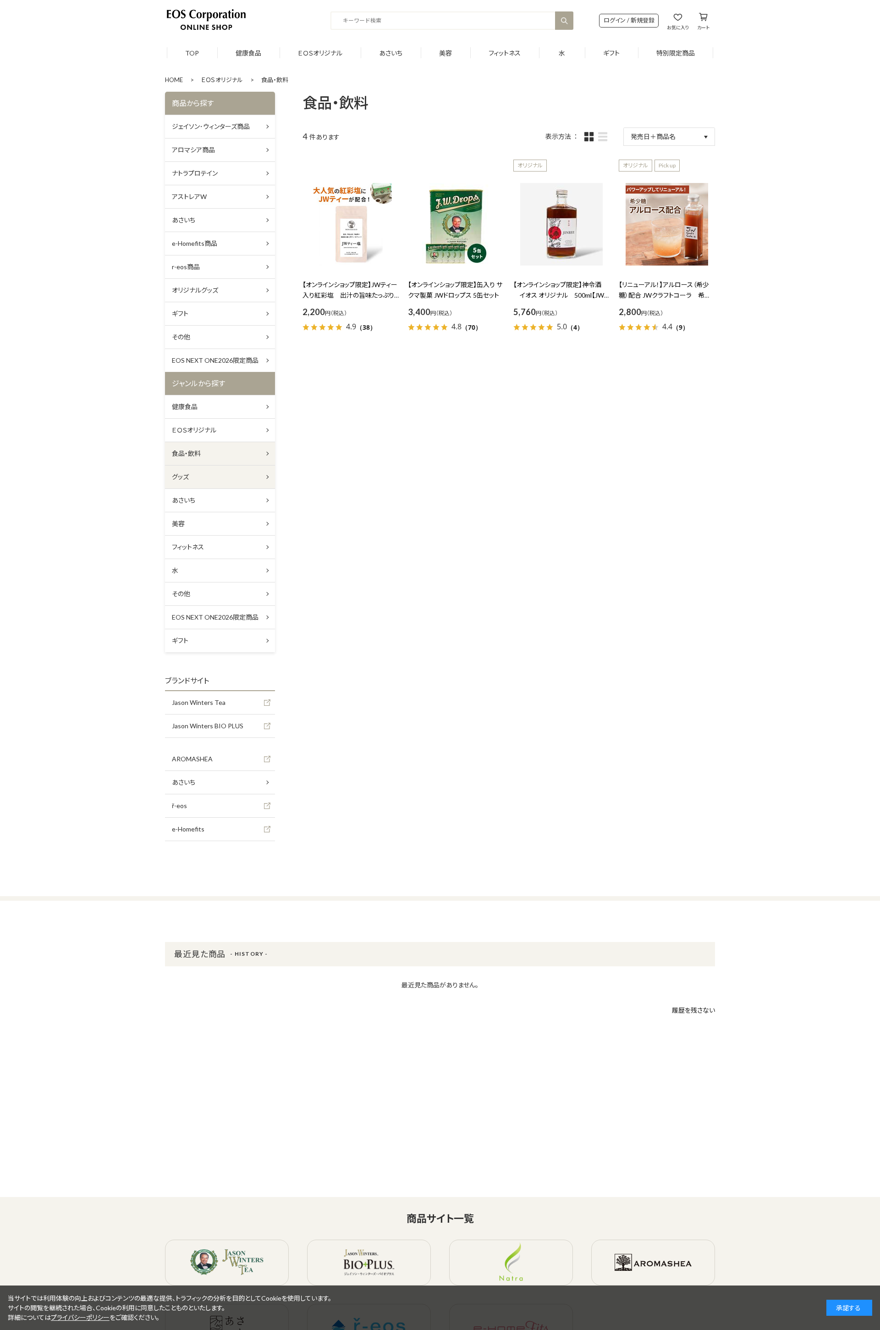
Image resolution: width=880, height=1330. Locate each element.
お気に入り (678, 27)
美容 (445, 53)
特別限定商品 (675, 53)
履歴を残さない (693, 1010)
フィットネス (505, 53)
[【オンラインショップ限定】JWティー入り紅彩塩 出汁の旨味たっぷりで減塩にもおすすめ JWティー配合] (350, 224)
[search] (564, 20)
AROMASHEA (192, 759)
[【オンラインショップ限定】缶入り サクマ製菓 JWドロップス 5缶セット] (456, 224)
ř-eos (179, 805)
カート (703, 27)
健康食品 (248, 53)
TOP (192, 53)
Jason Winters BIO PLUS (207, 726)
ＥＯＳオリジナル (320, 53)
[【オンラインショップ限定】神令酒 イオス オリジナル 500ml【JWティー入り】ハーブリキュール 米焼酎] (561, 224)
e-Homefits (188, 829)
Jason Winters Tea (199, 702)
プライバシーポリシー (80, 1317)
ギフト (611, 53)
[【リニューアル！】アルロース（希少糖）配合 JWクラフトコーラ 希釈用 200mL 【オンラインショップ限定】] (667, 224)
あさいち (390, 53)
